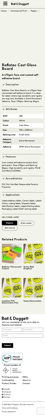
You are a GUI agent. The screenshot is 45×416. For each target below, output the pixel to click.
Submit (7, 345)
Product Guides (9, 383)
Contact (26, 383)
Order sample (26, 223)
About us (26, 380)
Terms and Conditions (10, 408)
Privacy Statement (9, 411)
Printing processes (10, 377)
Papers (34, 11)
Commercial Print (18, 11)
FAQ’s (25, 377)
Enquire (9, 223)
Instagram (7, 392)
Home (4, 11)
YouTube (6, 397)
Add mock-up (10, 228)
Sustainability (8, 380)
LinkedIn (6, 389)
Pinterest (6, 394)
